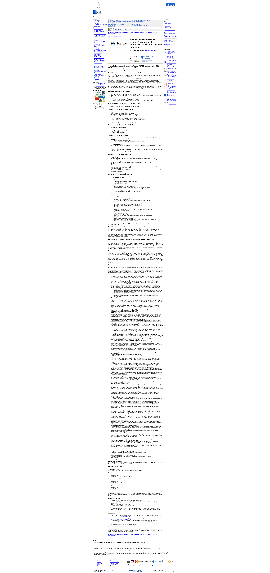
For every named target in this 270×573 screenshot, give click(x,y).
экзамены (167, 26)
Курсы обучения (98, 21)
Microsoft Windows (98, 29)
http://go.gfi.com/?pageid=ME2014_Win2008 (121, 516)
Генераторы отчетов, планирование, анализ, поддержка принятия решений (99, 38)
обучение (167, 24)
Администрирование (137, 24)
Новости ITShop (99, 66)
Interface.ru (129, 565)
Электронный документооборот (98, 62)
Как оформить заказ (168, 41)
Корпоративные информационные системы (100, 60)
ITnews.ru (154, 565)
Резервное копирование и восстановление (100, 52)
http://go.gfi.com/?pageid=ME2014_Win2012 (121, 519)
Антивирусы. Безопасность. (100, 50)
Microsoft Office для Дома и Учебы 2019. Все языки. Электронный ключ (171, 70)
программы (168, 23)
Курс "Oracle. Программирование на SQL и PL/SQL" (171, 75)
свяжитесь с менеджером (150, 50)
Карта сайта (166, 46)
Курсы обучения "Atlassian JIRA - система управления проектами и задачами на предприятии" (171, 55)
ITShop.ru (135, 565)
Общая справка (167, 40)
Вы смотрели (126, 16)
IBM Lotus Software (98, 56)
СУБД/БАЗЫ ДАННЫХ (100, 41)
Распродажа (97, 26)
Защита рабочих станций (138, 21)
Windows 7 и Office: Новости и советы (99, 68)
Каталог (99, 562)
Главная (99, 560)
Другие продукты (117, 36)
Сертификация (97, 23)
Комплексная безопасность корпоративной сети (119, 21)
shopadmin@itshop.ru (153, 5)
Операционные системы (100, 42)
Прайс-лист (166, 45)
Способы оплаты (168, 44)
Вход (175, 16)
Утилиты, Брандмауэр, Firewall (139, 25)
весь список (125, 29)
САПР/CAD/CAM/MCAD (100, 35)
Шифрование (111, 26)
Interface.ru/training (143, 565)
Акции (99, 564)
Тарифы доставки (168, 43)
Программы (97, 20)
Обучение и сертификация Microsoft (100, 71)
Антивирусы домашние (114, 20)
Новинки (99, 563)
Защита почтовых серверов (138, 22)
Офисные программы (99, 44)
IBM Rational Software (99, 58)
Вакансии (99, 565)
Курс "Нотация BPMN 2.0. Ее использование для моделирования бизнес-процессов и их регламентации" (171, 97)
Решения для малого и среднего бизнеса (141, 20)
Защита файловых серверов (115, 22)
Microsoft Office (97, 30)
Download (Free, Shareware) (100, 24)
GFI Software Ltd (112, 30)
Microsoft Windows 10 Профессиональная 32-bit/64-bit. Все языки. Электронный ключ (171, 63)
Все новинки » (172, 104)
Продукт (110, 36)
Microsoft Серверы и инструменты (99, 32)
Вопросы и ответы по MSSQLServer (100, 73)
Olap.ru (149, 565)
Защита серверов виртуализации (116, 24)
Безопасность (111, 25)
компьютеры (168, 27)
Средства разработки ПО (100, 34)
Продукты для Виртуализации (97, 55)
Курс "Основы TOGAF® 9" (170, 79)
